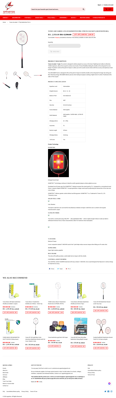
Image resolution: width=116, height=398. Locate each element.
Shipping (57, 37)
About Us (5, 370)
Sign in (99, 5)
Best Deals (5, 372)
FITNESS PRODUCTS (99, 17)
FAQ (89, 368)
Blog (4, 379)
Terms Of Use (91, 374)
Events (4, 368)
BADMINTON (16, 17)
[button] (6, 307)
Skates (73, 17)
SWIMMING (63, 17)
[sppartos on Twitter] (105, 391)
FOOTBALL (28, 17)
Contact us (5, 385)
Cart (109, 9)
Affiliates (5, 377)
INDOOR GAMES (85, 17)
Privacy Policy (91, 372)
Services (5, 374)
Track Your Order (7, 381)
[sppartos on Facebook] (108, 391)
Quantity (50, 42)
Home (4, 22)
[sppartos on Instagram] (111, 391)
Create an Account (108, 5)
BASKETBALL (39, 17)
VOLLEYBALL (51, 17)
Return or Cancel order (8, 383)
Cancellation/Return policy (94, 370)
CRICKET (5, 17)
